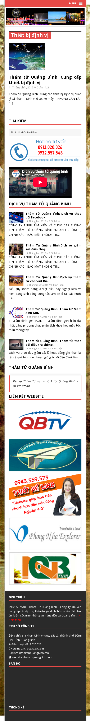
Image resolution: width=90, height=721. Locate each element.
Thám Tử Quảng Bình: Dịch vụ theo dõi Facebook (53, 215)
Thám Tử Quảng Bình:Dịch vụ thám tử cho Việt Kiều (53, 279)
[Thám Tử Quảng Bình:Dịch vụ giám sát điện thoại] (16, 252)
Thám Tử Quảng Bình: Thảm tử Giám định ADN (53, 311)
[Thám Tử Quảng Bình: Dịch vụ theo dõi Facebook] (16, 220)
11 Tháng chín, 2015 (21, 87)
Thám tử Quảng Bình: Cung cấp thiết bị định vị (45, 79)
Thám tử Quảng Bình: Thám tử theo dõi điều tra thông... (53, 343)
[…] (11, 103)
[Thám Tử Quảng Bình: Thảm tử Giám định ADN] (16, 316)
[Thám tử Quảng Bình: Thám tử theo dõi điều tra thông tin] (16, 348)
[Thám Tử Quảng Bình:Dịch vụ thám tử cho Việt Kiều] (16, 284)
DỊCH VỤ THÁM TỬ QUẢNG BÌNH (40, 203)
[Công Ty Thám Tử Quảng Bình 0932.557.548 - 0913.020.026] (45, 23)
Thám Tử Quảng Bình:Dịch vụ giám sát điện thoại (53, 247)
